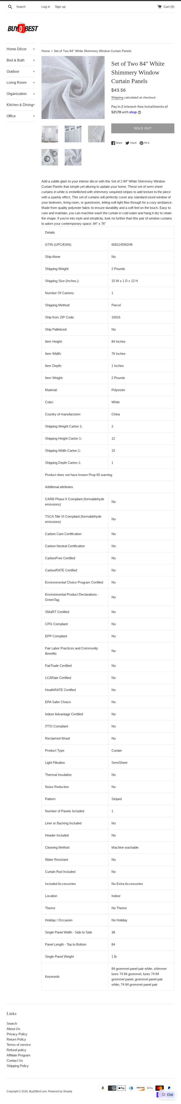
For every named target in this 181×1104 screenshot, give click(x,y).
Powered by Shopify (60, 1091)
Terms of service (19, 1044)
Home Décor (21, 49)
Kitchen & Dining (21, 105)
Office (21, 116)
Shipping (117, 97)
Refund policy (16, 1050)
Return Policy (16, 1039)
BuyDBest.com (38, 1091)
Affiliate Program (18, 1055)
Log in (45, 6)
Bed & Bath (21, 60)
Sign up (60, 6)
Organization (21, 94)
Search (12, 1023)
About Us (13, 1029)
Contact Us (15, 1060)
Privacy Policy (17, 1034)
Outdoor (21, 71)
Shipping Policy (18, 1066)
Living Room (21, 82)
